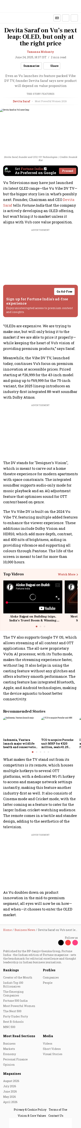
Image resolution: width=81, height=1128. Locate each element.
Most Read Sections (19, 1036)
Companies (51, 977)
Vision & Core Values (32, 1115)
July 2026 (9, 1086)
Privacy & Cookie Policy (30, 1109)
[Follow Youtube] (68, 942)
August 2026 (11, 1081)
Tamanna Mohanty (40, 52)
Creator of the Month (17, 977)
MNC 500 (9, 1027)
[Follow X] (61, 942)
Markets (9, 1049)
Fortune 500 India (15, 1000)
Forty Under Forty (15, 1016)
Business (9, 1043)
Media (48, 1036)
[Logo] (12, 18)
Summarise (31, 66)
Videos (47, 1043)
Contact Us (55, 1115)
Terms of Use (58, 1109)
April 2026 (10, 1102)
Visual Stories (52, 1054)
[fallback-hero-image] (21, 727)
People (47, 983)
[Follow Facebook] (54, 942)
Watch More (66, 574)
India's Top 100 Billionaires (13, 984)
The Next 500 (12, 1011)
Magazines (12, 1073)
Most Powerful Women (19, 1006)
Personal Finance (15, 1059)
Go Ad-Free (64, 291)
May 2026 (9, 1097)
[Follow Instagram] (75, 942)
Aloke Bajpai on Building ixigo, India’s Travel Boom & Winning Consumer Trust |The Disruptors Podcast (33, 622)
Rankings (11, 970)
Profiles (49, 970)
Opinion (9, 1064)
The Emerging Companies (13, 993)
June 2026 (10, 1091)
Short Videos (52, 1049)
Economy (9, 1054)
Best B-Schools (13, 1022)
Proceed (67, 171)
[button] (65, 17)
